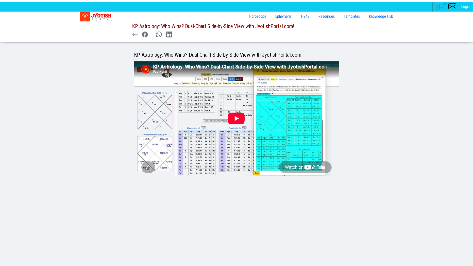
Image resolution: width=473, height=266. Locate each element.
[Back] (135, 34)
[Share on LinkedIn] (169, 34)
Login (465, 6)
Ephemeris (283, 16)
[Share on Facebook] (145, 34)
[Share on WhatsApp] (159, 34)
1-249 (304, 16)
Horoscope (257, 16)
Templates (352, 16)
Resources (326, 16)
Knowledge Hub (381, 16)
